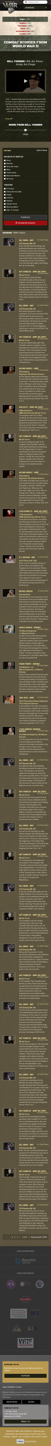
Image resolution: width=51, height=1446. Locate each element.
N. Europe (10, 189)
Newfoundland (12, 207)
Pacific (9, 195)
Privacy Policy (30, 1441)
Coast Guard (11, 173)
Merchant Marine (13, 176)
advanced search (26, 223)
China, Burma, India (13, 192)
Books (31, 1402)
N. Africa (9, 198)
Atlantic (9, 201)
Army (8, 160)
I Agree (20, 1441)
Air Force (9, 179)
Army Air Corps (12, 166)
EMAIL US (25, 1421)
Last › (25, 1237)
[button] (25, 81)
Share (8, 119)
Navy (8, 170)
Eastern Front (11, 204)
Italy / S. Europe (12, 210)
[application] (25, 81)
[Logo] (40, 74)
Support (25, 1376)
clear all (25, 217)
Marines (9, 163)
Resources (12, 1402)
